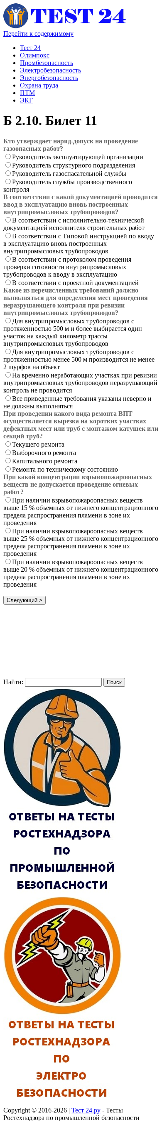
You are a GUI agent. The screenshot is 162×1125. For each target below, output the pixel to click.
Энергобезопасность (49, 77)
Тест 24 (30, 47)
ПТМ (27, 92)
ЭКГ (26, 100)
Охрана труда (39, 85)
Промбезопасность (46, 62)
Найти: (13, 681)
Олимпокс (34, 55)
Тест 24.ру (86, 1110)
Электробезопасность (50, 70)
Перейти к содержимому (38, 33)
